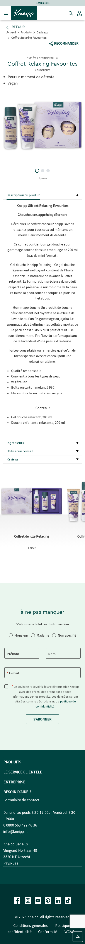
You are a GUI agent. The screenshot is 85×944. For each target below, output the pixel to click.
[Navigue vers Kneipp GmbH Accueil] (24, 13)
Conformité (47, 931)
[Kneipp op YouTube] (38, 899)
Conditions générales (30, 925)
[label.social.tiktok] (68, 34)
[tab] (42, 195)
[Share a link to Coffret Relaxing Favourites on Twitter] (61, 34)
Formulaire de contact (21, 799)
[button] (79, 13)
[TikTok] (68, 899)
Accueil (11, 32)
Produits (26, 32)
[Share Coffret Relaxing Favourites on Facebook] (53, 35)
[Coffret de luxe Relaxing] (31, 501)
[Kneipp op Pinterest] (48, 899)
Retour (18, 27)
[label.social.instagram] (76, 35)
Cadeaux (42, 32)
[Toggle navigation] (6, 13)
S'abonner (42, 719)
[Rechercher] (69, 13)
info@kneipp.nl (15, 831)
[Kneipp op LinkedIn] (58, 899)
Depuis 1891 (42, 3)
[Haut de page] (78, 936)
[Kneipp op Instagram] (28, 899)
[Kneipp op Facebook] (17, 899)
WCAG (69, 931)
